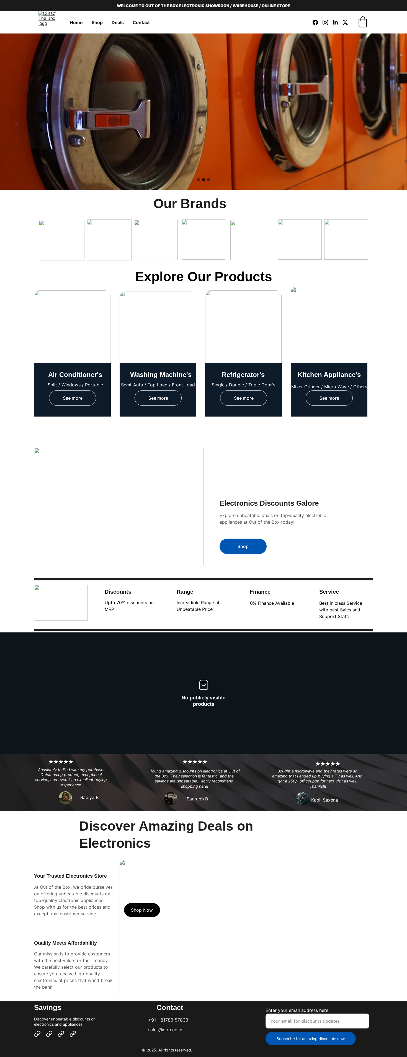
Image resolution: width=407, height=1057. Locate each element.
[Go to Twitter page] (345, 22)
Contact (141, 22)
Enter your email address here (297, 1010)
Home (76, 22)
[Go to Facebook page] (318, 22)
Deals (118, 22)
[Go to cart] (363, 22)
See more (73, 398)
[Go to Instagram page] (328, 22)
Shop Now (142, 910)
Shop (97, 22)
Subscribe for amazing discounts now (311, 1038)
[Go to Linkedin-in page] (337, 22)
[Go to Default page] (37, 1033)
